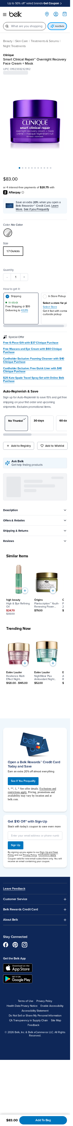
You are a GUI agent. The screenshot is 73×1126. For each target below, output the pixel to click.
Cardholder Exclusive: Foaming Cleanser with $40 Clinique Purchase (33, 360)
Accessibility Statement (35, 1087)
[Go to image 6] (35, 168)
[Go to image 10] (47, 168)
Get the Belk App (14, 1035)
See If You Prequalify (23, 857)
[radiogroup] (35, 251)
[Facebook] (6, 1021)
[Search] (7, 26)
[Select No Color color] (8, 233)
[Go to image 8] (41, 168)
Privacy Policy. (30, 931)
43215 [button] (24, 310)
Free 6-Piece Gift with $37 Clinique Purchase (30, 342)
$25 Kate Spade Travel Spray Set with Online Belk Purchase (33, 379)
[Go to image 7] (38, 168)
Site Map (56, 1097)
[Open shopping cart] (64, 14)
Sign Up (15, 921)
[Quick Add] (25, 591)
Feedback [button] (33, 1102)
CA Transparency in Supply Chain (28, 1097)
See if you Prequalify (36, 209)
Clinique (8, 55)
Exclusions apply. (47, 931)
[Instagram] (24, 1021)
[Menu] (5, 14)
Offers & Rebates (14, 520)
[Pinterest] (15, 1021)
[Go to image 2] (22, 168)
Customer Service (15, 976)
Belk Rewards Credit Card (20, 986)
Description (10, 510)
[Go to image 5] (32, 168)
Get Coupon (51, 3)
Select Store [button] (50, 307)
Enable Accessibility (51, 1082)
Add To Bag (43, 1120)
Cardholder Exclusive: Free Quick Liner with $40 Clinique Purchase (32, 370)
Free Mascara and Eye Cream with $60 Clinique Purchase (32, 350)
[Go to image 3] (25, 168)
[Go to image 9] (44, 168)
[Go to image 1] (19, 168)
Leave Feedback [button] (14, 965)
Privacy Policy (44, 1077)
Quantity (8, 270)
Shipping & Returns (15, 530)
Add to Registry (21, 446)
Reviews (8, 541)
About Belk (10, 996)
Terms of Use (25, 1077)
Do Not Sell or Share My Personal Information (35, 1092)
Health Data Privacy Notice (22, 1082)
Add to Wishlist (54, 446)
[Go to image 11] (50, 168)
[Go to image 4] (29, 168)
